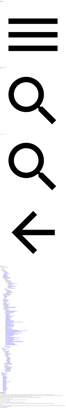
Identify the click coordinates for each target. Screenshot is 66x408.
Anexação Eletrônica (6, 310)
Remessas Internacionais (5, 301)
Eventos (4, 350)
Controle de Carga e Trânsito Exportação (8, 312)
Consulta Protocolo (9, 287)
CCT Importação (6, 355)
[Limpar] (0, 265)
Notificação (3, 348)
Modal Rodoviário (8, 360)
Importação (5, 289)
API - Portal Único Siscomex (5, 267)
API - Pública (3, 270)
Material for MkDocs (5, 407)
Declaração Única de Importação (8, 364)
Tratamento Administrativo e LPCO (8, 367)
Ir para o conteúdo (2, 1)
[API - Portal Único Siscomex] (1, 267)
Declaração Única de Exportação (8, 328)
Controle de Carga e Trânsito (6, 278)
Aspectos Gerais (5, 271)
